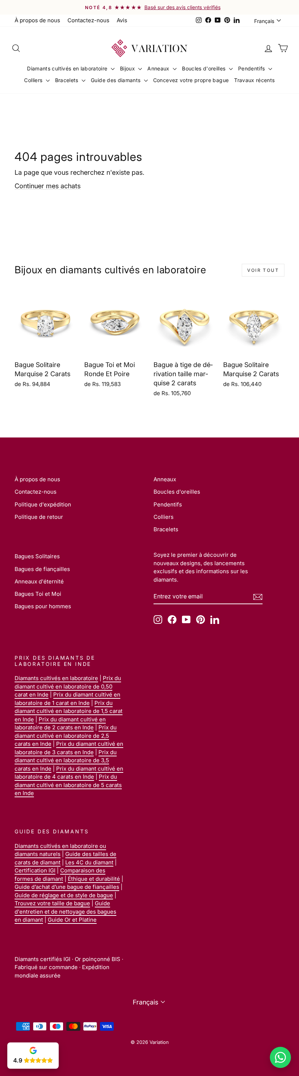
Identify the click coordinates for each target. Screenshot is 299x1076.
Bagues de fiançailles (42, 569)
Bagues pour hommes (43, 606)
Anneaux (159, 68)
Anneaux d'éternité (39, 581)
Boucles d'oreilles (204, 68)
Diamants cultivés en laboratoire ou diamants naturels (60, 850)
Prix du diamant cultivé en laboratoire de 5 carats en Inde (68, 785)
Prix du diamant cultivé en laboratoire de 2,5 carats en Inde (66, 735)
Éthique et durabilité (94, 878)
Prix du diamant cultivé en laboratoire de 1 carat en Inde (67, 698)
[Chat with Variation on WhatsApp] (280, 1057)
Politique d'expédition (43, 504)
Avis (122, 20)
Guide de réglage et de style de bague (64, 895)
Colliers (34, 80)
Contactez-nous (88, 20)
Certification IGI (35, 870)
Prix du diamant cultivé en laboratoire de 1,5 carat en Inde (69, 711)
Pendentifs (252, 68)
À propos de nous (37, 20)
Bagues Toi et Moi (38, 593)
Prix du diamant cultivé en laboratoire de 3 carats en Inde (69, 748)
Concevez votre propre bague (191, 80)
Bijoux (128, 68)
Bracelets (67, 80)
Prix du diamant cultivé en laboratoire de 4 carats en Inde (69, 772)
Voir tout (263, 270)
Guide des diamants (116, 80)
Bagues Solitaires (37, 556)
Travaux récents (254, 80)
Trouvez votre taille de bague (52, 903)
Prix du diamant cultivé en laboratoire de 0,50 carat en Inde (68, 686)
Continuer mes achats (48, 186)
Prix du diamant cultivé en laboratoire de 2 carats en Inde (60, 723)
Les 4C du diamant (89, 862)
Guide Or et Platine (72, 919)
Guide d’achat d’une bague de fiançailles (67, 886)
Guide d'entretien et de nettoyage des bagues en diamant (65, 911)
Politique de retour (39, 516)
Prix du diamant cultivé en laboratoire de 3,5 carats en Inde (66, 760)
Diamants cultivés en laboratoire (68, 68)
